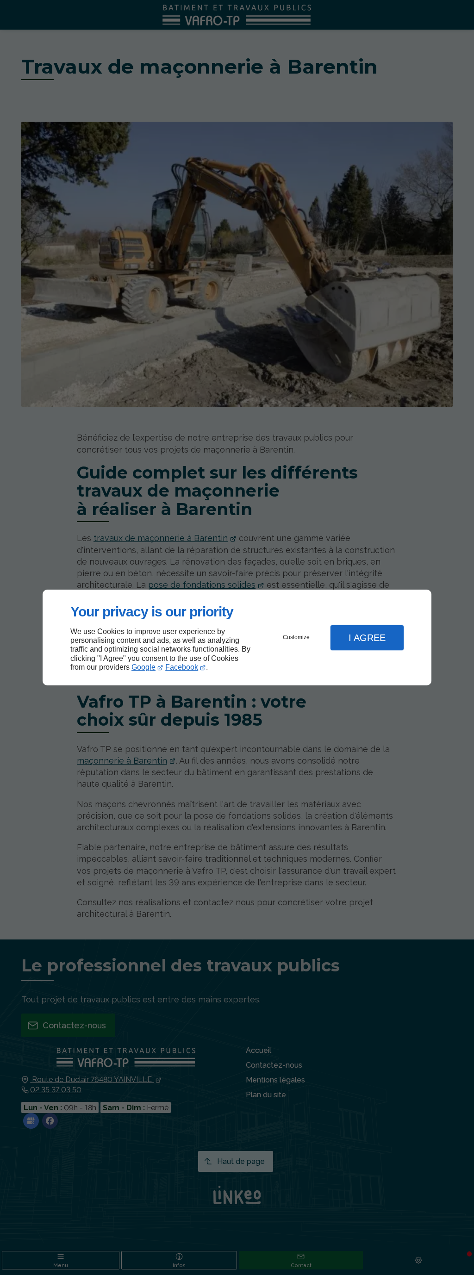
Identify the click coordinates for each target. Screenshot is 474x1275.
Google (143, 667)
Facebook (181, 667)
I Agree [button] (367, 638)
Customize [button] (296, 637)
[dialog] (237, 637)
